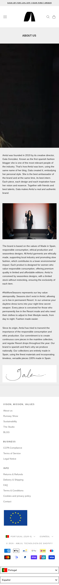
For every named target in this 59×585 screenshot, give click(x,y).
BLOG (6, 432)
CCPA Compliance (12, 447)
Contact (7, 501)
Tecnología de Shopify (38, 543)
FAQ (5, 485)
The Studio (9, 426)
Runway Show (10, 416)
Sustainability (10, 421)
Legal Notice (9, 458)
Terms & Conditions (13, 490)
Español (45, 537)
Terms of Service (12, 453)
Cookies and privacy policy (17, 496)
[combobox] (29, 570)
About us (7, 410)
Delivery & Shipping (13, 479)
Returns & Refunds (13, 474)
